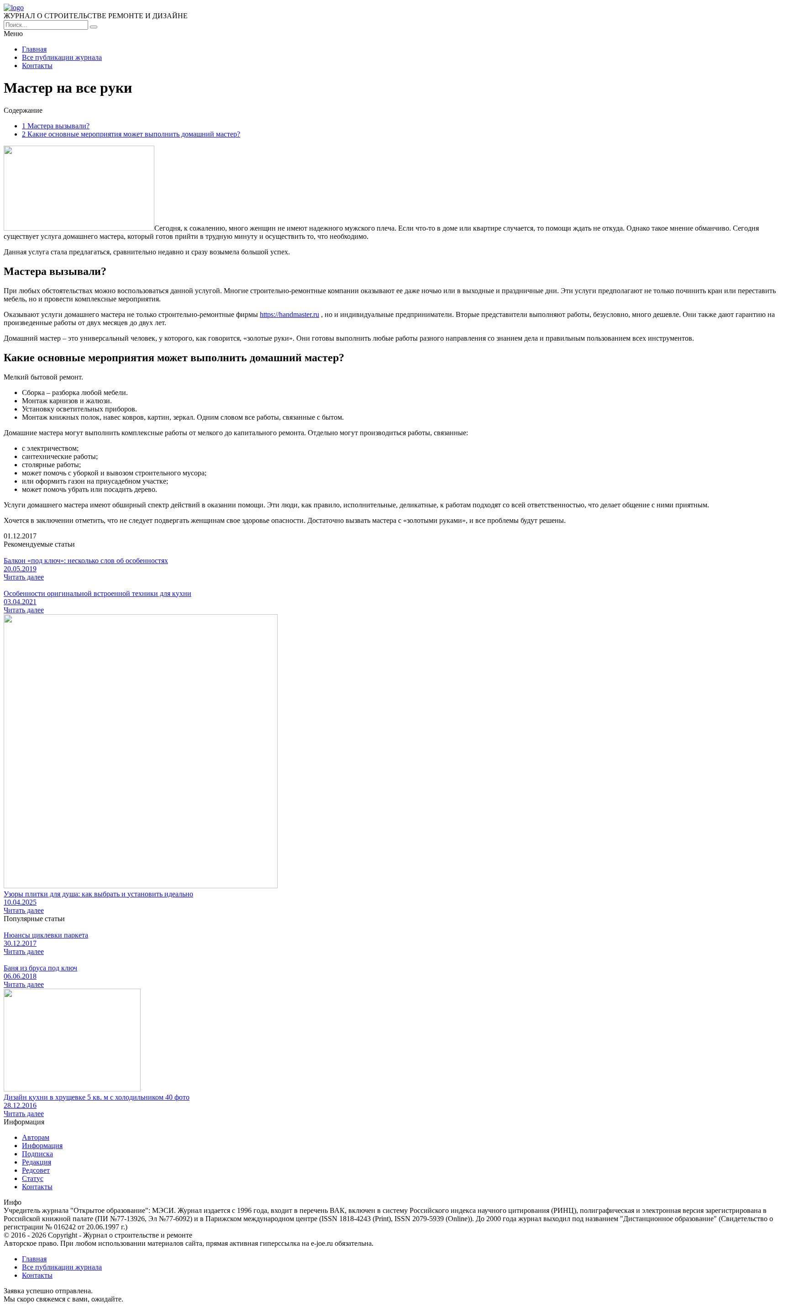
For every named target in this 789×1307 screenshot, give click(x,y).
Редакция (36, 1162)
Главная (34, 49)
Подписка (37, 1154)
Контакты (37, 65)
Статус (32, 1178)
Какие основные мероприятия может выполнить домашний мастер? (131, 134)
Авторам (35, 1137)
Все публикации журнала (62, 57)
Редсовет (36, 1170)
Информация (42, 1145)
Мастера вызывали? (55, 126)
